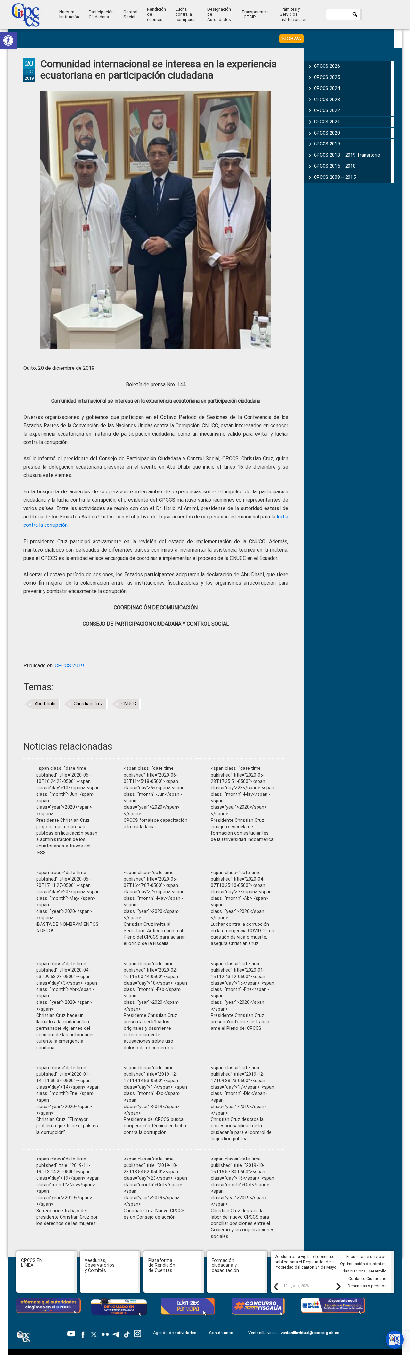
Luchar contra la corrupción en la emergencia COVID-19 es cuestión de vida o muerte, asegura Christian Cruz (242, 934)
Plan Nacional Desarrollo (364, 1271)
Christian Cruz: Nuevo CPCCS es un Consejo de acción (154, 1214)
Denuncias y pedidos (367, 1285)
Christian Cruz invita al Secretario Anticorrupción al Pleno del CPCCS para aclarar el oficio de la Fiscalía (154, 934)
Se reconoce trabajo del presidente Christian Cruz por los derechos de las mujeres (67, 1217)
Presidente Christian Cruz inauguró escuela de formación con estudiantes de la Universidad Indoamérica (242, 830)
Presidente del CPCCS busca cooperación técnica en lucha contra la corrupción (155, 1126)
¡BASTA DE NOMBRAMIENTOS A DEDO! (67, 928)
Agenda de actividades (174, 1332)
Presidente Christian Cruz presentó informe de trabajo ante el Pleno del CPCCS (241, 1022)
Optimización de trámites (363, 1263)
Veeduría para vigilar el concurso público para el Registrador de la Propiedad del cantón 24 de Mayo (306, 1262)
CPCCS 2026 (327, 66)
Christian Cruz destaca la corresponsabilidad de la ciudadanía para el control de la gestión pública (241, 1129)
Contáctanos (221, 1332)
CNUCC (128, 704)
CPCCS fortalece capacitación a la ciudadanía (155, 824)
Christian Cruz (88, 704)
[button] (8, 40)
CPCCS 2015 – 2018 (335, 166)
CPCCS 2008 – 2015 (335, 177)
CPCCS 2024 (327, 88)
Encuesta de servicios (366, 1256)
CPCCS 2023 (327, 99)
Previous (275, 1286)
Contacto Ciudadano (367, 1278)
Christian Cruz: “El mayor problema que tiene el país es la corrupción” (67, 1126)
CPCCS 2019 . (70, 666)
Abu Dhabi (45, 704)
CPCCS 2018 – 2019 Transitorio (347, 155)
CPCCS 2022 (327, 110)
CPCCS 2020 (327, 133)
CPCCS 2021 (327, 122)
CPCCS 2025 (327, 77)
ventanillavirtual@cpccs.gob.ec (310, 1332)
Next (338, 1286)
